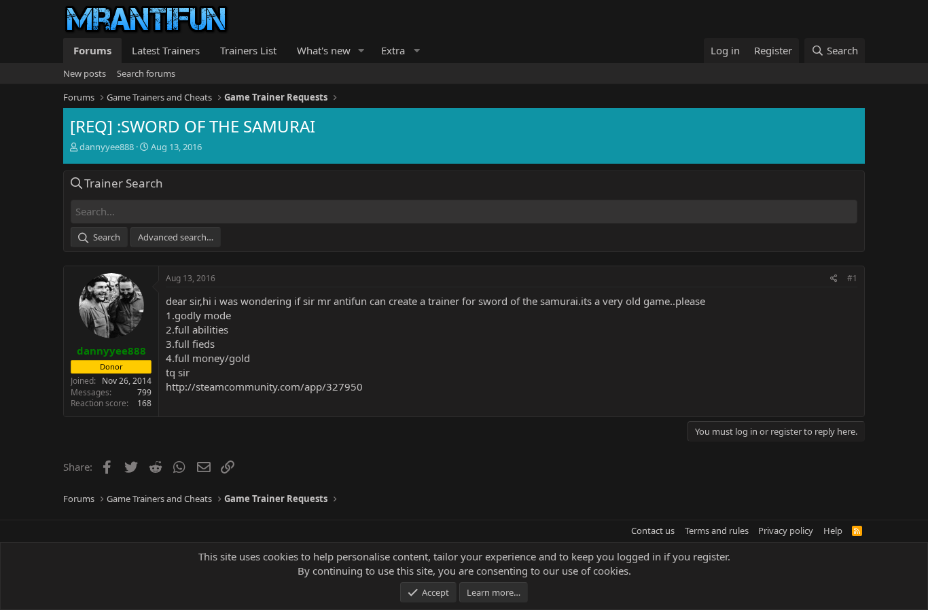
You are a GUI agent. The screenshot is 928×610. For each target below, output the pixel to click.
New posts (84, 73)
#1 (852, 278)
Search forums (146, 73)
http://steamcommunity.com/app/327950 (264, 386)
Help (832, 530)
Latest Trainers (166, 50)
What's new (324, 50)
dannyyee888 (106, 147)
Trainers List (248, 50)
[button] (361, 50)
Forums (92, 50)
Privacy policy (785, 530)
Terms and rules (717, 530)
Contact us (653, 530)
